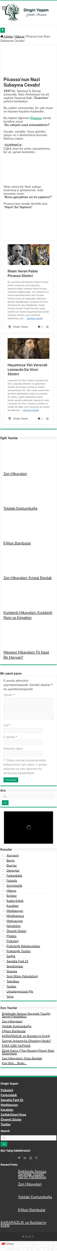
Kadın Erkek (14, 901)
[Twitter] (19, 1157)
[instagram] (36, 1157)
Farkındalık (14, 875)
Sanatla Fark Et (17, 961)
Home (8, 36)
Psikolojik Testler (18, 951)
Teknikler (12, 981)
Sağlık (10, 956)
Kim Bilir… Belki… (14, 1063)
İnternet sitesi (13, 749)
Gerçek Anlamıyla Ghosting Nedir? (26, 1041)
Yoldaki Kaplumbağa (20, 508)
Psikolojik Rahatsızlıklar (23, 946)
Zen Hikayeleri (15, 473)
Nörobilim (13, 926)
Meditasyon (14, 911)
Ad (6, 725)
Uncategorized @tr (19, 991)
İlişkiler (11, 896)
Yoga (9, 996)
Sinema (11, 971)
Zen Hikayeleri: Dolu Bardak (22, 1058)
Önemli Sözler (16, 931)
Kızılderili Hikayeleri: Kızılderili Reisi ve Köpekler (27, 615)
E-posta (10, 737)
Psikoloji (12, 941)
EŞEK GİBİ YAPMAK (16, 1046)
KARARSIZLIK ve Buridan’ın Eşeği (26, 1036)
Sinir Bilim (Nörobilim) (22, 976)
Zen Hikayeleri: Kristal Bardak (27, 577)
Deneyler (12, 870)
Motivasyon (14, 921)
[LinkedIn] (24, 1157)
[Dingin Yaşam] (28, 12)
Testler (11, 986)
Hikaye (19, 36)
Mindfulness (15, 916)
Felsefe (11, 880)
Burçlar (11, 865)
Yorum (9, 695)
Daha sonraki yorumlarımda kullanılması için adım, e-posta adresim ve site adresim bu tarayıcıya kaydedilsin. (25, 766)
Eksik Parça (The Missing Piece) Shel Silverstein (28, 1052)
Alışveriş (12, 855)
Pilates (11, 936)
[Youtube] (30, 1157)
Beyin (10, 860)
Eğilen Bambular (17, 543)
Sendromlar (14, 966)
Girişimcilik (14, 885)
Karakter (12, 906)
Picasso (36, 118)
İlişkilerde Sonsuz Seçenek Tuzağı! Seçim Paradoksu (26, 1015)
